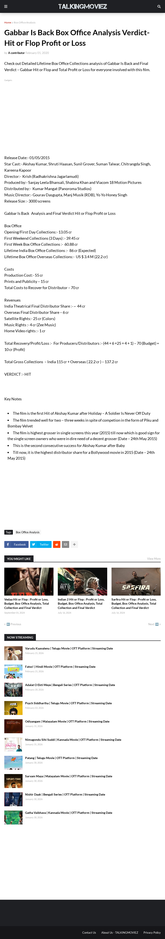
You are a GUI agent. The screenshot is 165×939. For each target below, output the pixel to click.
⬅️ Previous (13, 624)
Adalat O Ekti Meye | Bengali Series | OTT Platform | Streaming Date (70, 685)
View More (154, 558)
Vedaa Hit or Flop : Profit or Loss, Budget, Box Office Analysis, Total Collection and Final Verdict (26, 604)
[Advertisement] (82, 112)
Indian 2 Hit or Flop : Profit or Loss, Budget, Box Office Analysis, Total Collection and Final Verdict (81, 604)
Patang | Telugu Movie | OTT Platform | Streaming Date (61, 758)
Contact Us (89, 932)
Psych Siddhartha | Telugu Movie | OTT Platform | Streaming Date (68, 703)
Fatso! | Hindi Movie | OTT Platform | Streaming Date (60, 666)
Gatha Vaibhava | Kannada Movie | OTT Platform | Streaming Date (68, 812)
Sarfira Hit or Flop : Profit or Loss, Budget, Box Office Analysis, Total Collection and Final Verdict (134, 604)
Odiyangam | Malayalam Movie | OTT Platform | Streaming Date (67, 721)
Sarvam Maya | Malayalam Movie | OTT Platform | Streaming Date (68, 776)
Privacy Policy (152, 932)
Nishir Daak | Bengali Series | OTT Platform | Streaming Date (65, 794)
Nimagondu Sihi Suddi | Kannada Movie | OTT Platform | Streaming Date (73, 739)
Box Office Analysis (24, 22)
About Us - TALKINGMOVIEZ (119, 932)
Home (7, 22)
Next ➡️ (153, 624)
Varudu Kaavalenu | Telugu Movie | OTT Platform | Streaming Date (69, 648)
